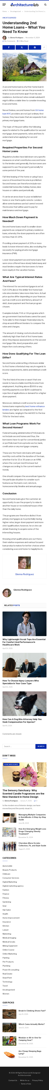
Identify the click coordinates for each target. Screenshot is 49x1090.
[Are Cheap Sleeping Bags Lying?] (9, 1054)
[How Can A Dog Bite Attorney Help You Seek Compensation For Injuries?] (24, 703)
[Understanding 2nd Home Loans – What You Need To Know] (24, 67)
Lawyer (6, 930)
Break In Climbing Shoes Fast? (32, 1011)
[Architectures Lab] (24, 4)
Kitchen (6, 926)
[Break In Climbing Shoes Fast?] (9, 1014)
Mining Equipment (10, 946)
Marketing (7, 934)
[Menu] (4, 4)
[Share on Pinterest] (35, 47)
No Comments (10, 41)
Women (6, 994)
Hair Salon (7, 910)
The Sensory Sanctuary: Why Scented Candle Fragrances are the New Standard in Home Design (23, 793)
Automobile (7, 866)
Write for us (24, 1080)
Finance (6, 894)
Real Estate (7, 974)
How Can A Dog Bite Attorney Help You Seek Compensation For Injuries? (22, 720)
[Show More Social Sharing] (44, 47)
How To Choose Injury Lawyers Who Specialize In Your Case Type (21, 682)
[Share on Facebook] (9, 47)
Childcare (6, 874)
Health (5, 914)
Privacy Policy (37, 1080)
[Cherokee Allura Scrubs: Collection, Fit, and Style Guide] (9, 846)
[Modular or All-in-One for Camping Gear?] (9, 1041)
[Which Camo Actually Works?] (9, 1027)
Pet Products (8, 962)
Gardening (7, 902)
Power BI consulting (11, 970)
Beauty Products (10, 870)
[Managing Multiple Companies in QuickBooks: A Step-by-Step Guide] (9, 818)
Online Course (8, 950)
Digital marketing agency (13, 886)
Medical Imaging (9, 938)
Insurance (7, 922)
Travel (5, 986)
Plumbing (6, 966)
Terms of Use (26, 1084)
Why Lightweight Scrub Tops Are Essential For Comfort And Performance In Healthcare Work (24, 642)
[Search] (45, 4)
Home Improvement (11, 764)
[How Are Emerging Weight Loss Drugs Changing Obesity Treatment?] (9, 832)
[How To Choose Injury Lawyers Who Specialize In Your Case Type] (24, 665)
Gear (5, 906)
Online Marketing (10, 954)
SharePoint (7, 978)
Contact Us (13, 1080)
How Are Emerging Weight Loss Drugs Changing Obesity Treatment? (32, 831)
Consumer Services (11, 878)
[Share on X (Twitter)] (22, 47)
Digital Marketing (10, 882)
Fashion (6, 890)
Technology (7, 982)
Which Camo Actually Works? (32, 1024)
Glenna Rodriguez (16, 38)
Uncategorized (9, 18)
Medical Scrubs (9, 942)
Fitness (6, 898)
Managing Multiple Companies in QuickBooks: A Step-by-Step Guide (32, 817)
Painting (6, 958)
